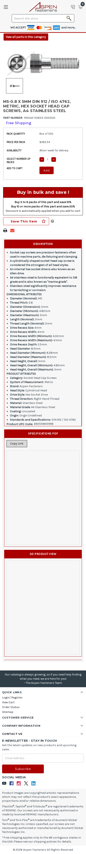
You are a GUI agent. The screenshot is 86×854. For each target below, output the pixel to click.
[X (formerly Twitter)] (26, 783)
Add (46, 170)
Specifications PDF (43, 433)
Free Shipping (18, 123)
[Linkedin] (33, 783)
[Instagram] (19, 783)
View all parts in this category (26, 37)
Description (43, 244)
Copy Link (16, 443)
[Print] (5, 230)
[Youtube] (4, 783)
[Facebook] (11, 783)
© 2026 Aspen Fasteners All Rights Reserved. (43, 849)
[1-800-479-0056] (74, 7)
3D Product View (43, 554)
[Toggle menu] (5, 7)
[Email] (12, 230)
